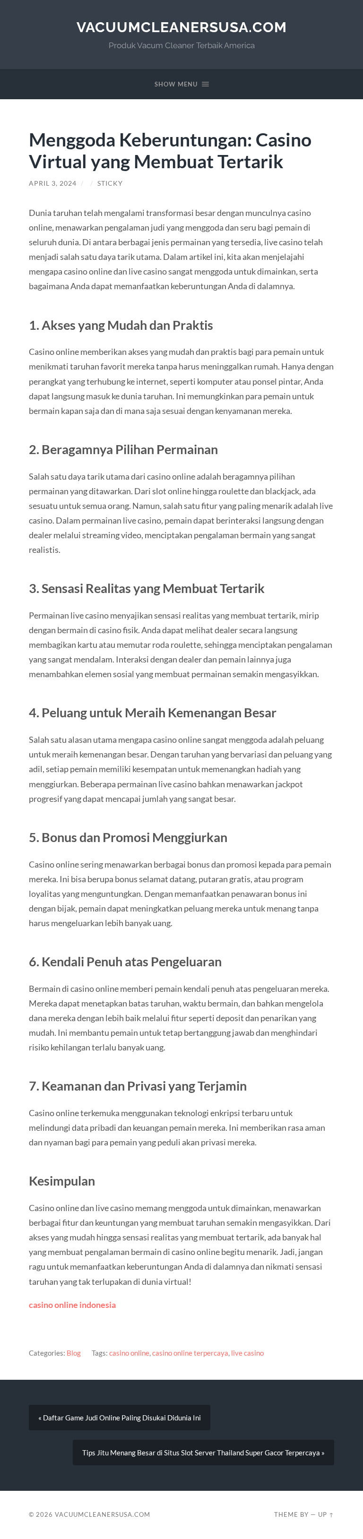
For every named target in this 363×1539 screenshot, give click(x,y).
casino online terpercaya (190, 1353)
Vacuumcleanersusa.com (182, 27)
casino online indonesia (72, 1304)
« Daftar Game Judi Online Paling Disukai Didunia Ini (119, 1417)
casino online (129, 1353)
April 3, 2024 (53, 183)
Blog (74, 1353)
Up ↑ (326, 1514)
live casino (247, 1353)
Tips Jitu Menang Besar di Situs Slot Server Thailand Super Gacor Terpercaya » (203, 1452)
